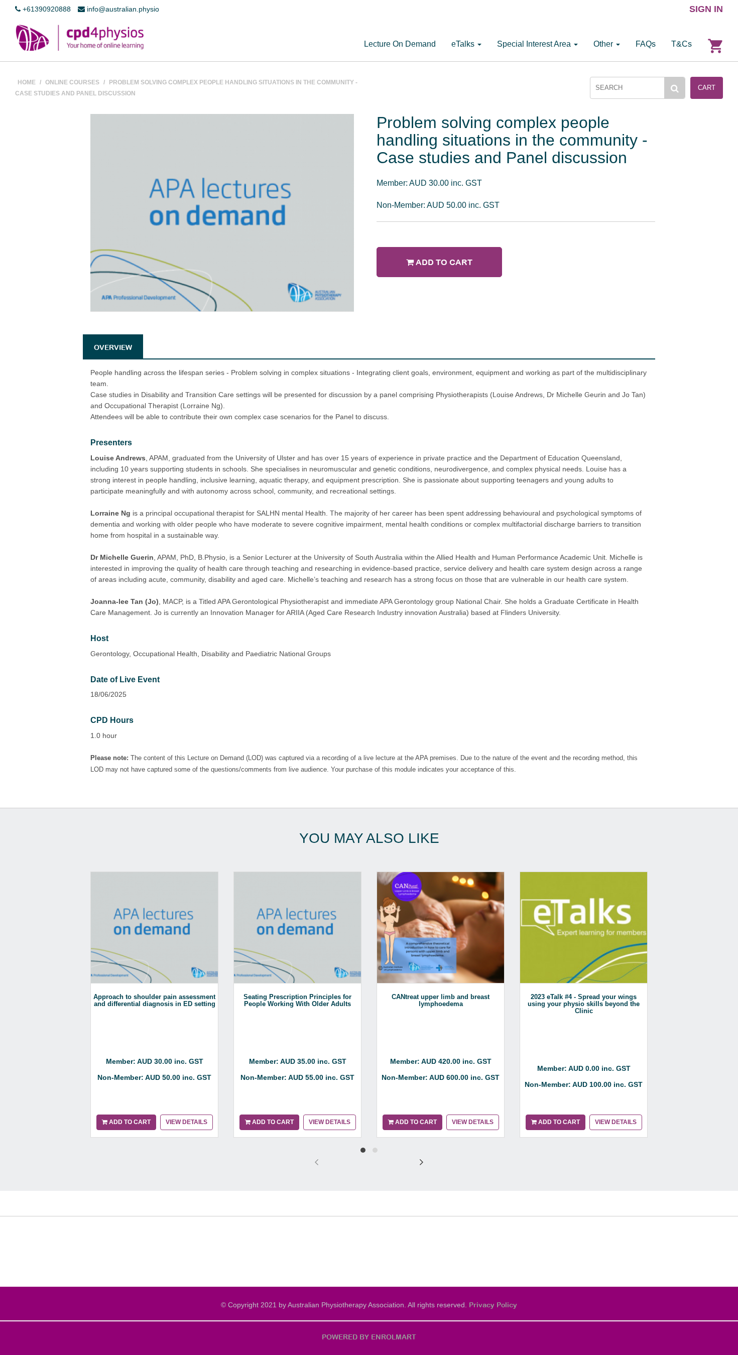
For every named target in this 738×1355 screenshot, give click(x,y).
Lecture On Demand (400, 44)
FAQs (646, 44)
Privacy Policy (493, 1305)
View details (186, 1122)
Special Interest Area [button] (535, 44)
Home (27, 82)
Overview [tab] (113, 347)
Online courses (72, 82)
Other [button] (604, 44)
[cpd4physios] (80, 37)
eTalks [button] (463, 44)
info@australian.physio (122, 9)
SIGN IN (706, 9)
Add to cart (443, 262)
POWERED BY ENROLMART (369, 1337)
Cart (706, 87)
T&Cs (681, 44)
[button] (363, 1150)
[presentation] (317, 1162)
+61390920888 (46, 9)
